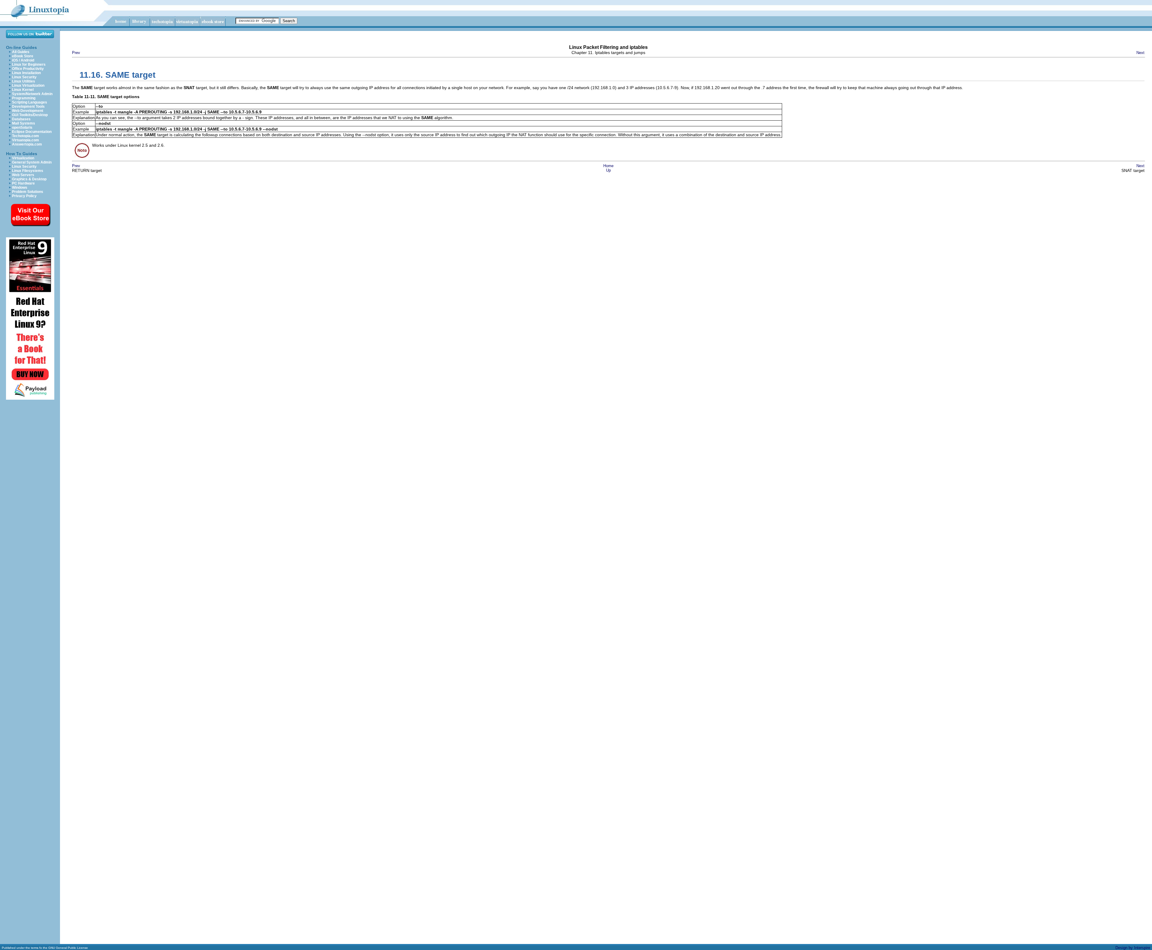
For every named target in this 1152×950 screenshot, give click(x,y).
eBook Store (22, 56)
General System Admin (32, 162)
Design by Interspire (1132, 947)
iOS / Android (23, 60)
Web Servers (23, 175)
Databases (21, 119)
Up (608, 170)
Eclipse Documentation (32, 132)
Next (1140, 52)
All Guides (20, 52)
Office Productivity (28, 69)
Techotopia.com (25, 136)
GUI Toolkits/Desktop (30, 115)
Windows (19, 187)
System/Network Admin (32, 94)
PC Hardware (23, 183)
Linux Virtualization (28, 85)
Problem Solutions (27, 192)
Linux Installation (26, 73)
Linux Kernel (23, 90)
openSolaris (22, 127)
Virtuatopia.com (25, 140)
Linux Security (24, 77)
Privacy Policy (24, 196)
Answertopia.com (27, 144)
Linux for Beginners (29, 64)
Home (608, 166)
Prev (76, 52)
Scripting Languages (29, 102)
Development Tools (28, 106)
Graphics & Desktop (29, 179)
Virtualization (23, 158)
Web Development (27, 111)
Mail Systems (23, 123)
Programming (23, 98)
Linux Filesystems (27, 171)
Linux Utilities (23, 81)
